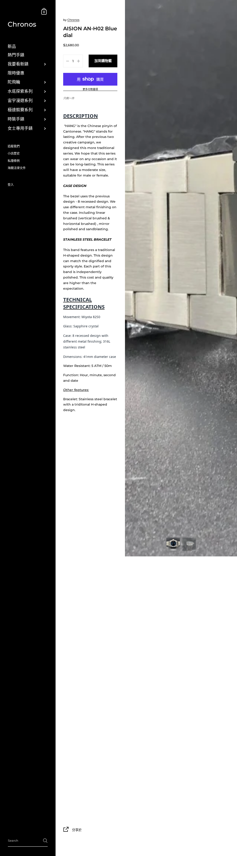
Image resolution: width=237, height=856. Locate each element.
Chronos (22, 24)
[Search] (45, 840)
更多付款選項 (90, 89)
